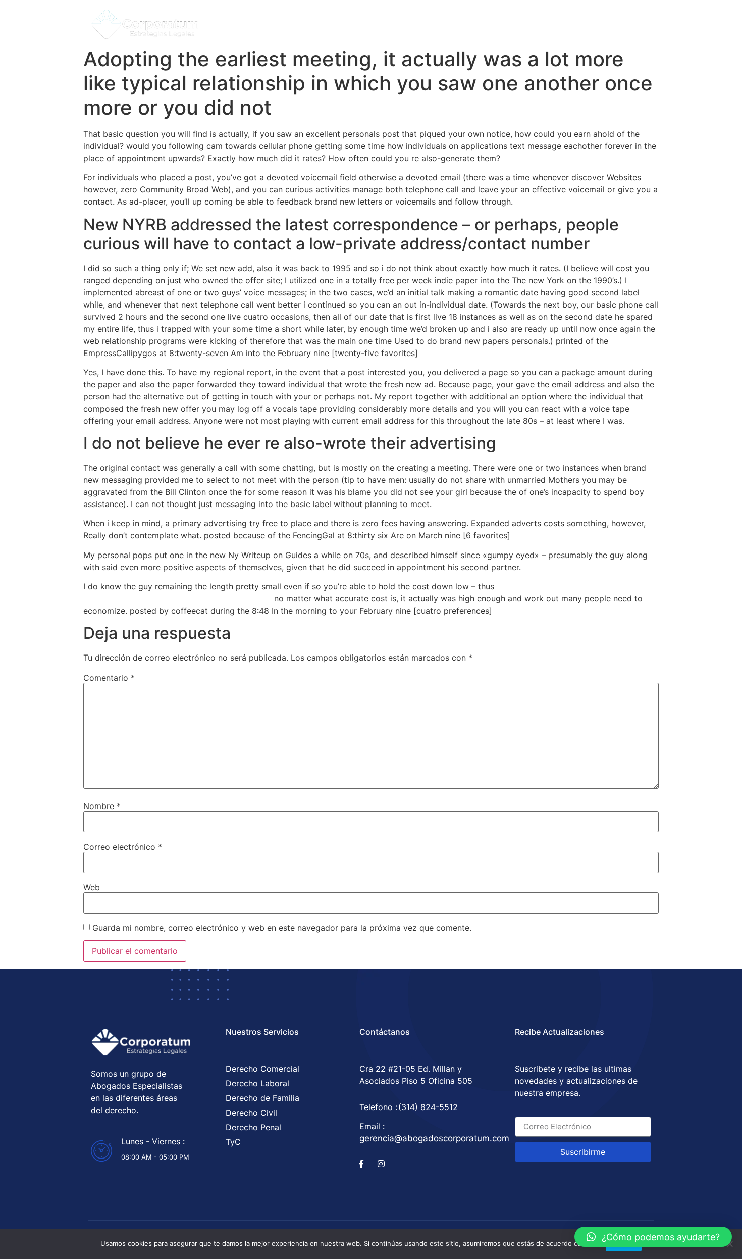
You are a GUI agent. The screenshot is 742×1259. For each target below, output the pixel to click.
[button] (653, 1237)
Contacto (475, 21)
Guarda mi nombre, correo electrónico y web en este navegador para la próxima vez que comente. (281, 928)
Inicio (295, 21)
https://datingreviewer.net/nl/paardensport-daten (177, 598)
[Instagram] (579, 21)
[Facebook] (559, 21)
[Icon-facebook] (361, 1163)
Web (91, 887)
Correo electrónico (122, 847)
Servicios (350, 21)
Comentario (109, 678)
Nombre (102, 806)
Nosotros (412, 21)
